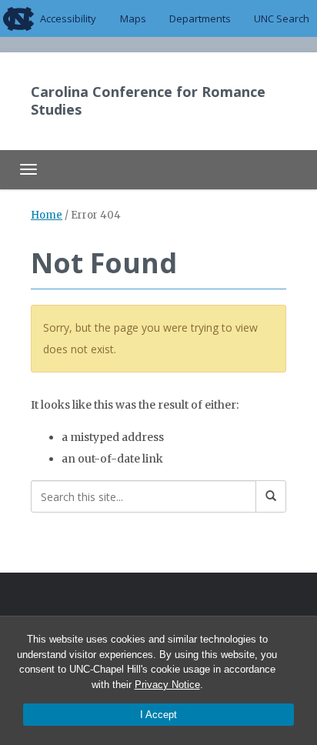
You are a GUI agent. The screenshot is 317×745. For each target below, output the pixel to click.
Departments (200, 18)
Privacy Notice (167, 684)
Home (46, 215)
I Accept (158, 714)
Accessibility (68, 18)
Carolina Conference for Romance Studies (148, 100)
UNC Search (281, 18)
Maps (133, 18)
